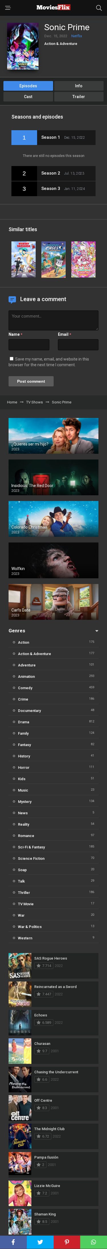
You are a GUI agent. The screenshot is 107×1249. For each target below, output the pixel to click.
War (21, 915)
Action (23, 642)
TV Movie (26, 904)
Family (23, 733)
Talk (21, 881)
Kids (21, 779)
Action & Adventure (60, 43)
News (23, 813)
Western (25, 938)
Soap (22, 870)
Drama (23, 722)
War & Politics (30, 927)
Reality (23, 824)
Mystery (24, 801)
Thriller (24, 892)
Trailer (78, 96)
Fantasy (24, 745)
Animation (26, 676)
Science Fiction (31, 858)
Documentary (29, 711)
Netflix (76, 36)
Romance (26, 836)
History (24, 756)
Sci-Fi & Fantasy (31, 847)
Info (78, 86)
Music (23, 790)
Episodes (28, 86)
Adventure (27, 665)
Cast (28, 96)
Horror (23, 767)
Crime (23, 699)
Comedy (25, 688)
